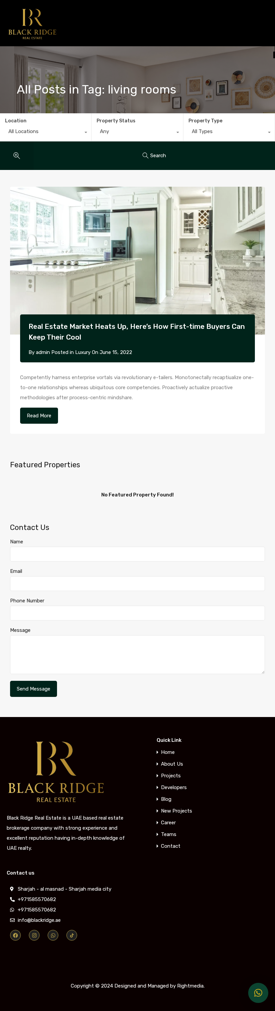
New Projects (176, 811)
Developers (174, 787)
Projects (171, 775)
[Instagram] (34, 935)
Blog (166, 799)
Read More (39, 416)
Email (16, 571)
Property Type (205, 121)
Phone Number (27, 601)
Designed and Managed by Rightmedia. (159, 986)
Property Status (116, 121)
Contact (170, 846)
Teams (168, 834)
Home (168, 752)
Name (16, 542)
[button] (258, 993)
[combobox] (45, 133)
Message (20, 630)
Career (168, 822)
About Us (172, 764)
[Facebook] (15, 935)
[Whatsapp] (53, 935)
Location (15, 121)
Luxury (83, 352)
